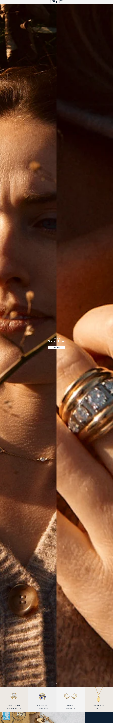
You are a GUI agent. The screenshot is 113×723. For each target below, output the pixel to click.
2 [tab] (56, 684)
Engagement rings (12, 1)
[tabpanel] (56, 343)
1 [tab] (55, 684)
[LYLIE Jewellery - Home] (56, 2)
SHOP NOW (56, 347)
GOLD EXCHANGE (92, 1)
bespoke (20, 1)
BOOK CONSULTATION (101, 1)
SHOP (3, 1)
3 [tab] (58, 684)
